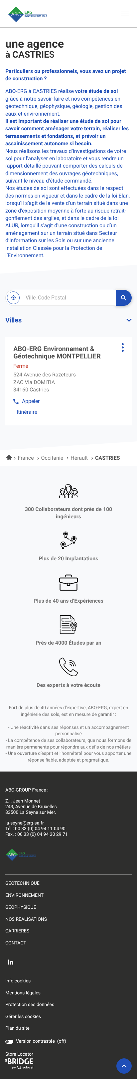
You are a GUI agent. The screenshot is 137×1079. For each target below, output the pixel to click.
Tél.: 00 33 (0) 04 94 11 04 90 (35, 828)
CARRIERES (17, 931)
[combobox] (60, 298)
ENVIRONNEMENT (24, 895)
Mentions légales (23, 993)
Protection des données (29, 1005)
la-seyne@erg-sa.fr (24, 823)
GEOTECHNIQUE (22, 883)
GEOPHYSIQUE (20, 907)
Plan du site (17, 1028)
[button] (125, 13)
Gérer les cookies (23, 1016)
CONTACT (15, 943)
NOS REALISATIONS (26, 919)
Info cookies (18, 981)
